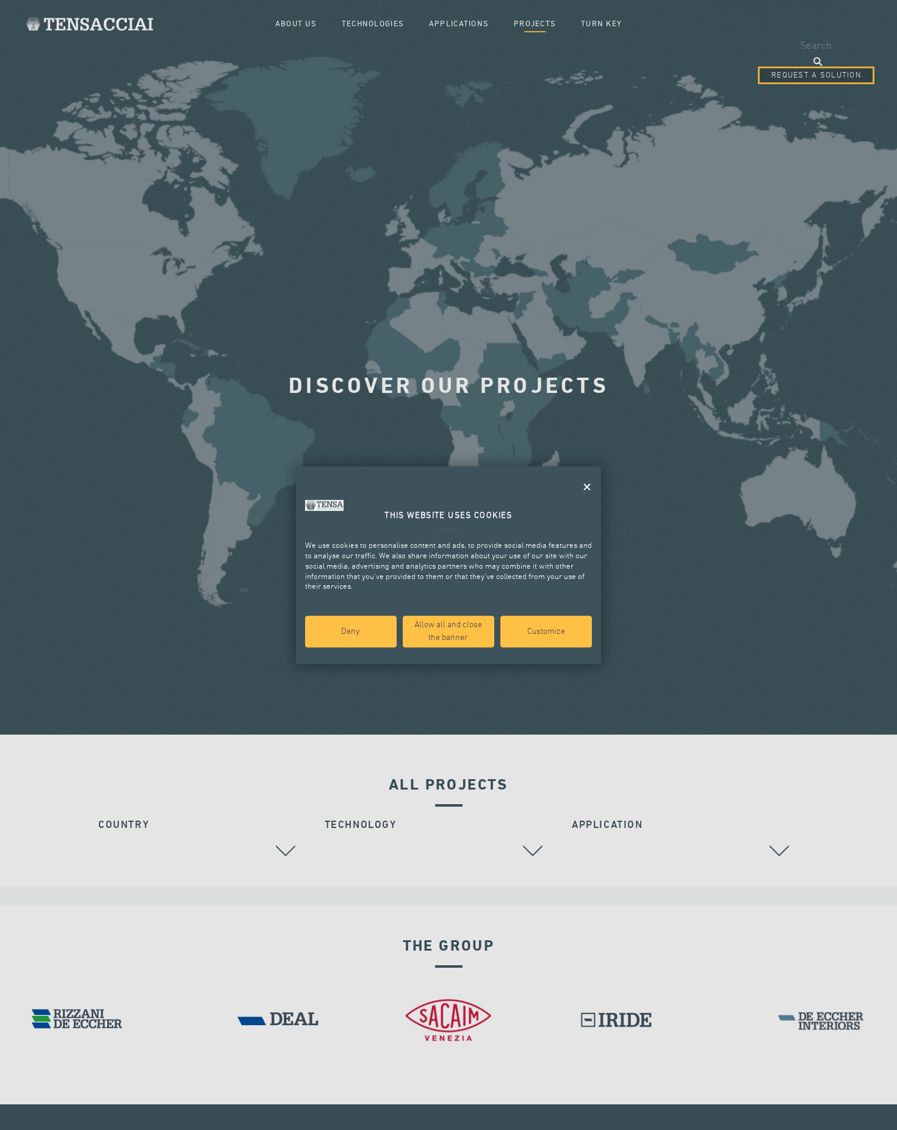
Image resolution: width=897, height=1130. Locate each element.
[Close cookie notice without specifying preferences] (587, 487)
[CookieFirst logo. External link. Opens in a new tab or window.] (324, 505)
